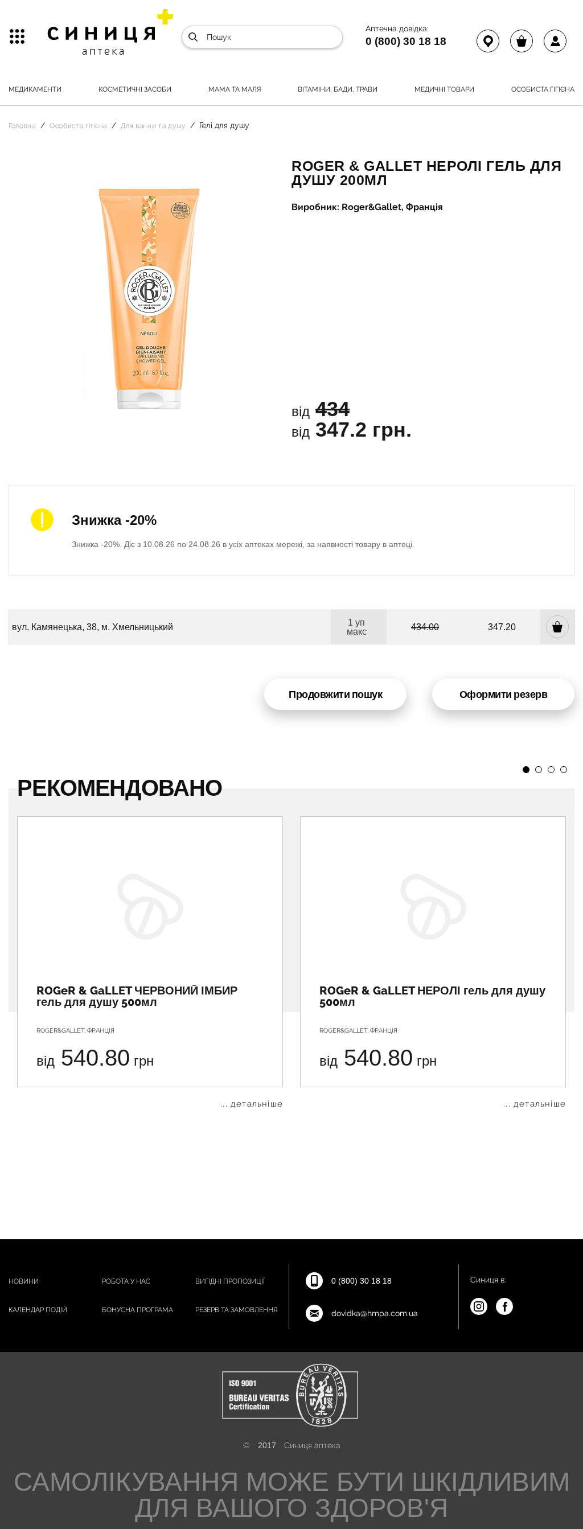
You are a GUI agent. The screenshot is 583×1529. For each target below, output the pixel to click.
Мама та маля (234, 89)
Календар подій (38, 1309)
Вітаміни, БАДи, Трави (337, 89)
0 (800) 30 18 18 (406, 41)
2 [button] (538, 769)
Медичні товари (444, 89)
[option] (150, 962)
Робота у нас (126, 1281)
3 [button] (551, 769)
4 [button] (563, 769)
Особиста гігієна (542, 89)
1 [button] (526, 769)
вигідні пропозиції (230, 1281)
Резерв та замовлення (236, 1309)
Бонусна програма (137, 1309)
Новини (24, 1281)
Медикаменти (35, 89)
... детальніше (251, 1104)
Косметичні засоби (134, 89)
